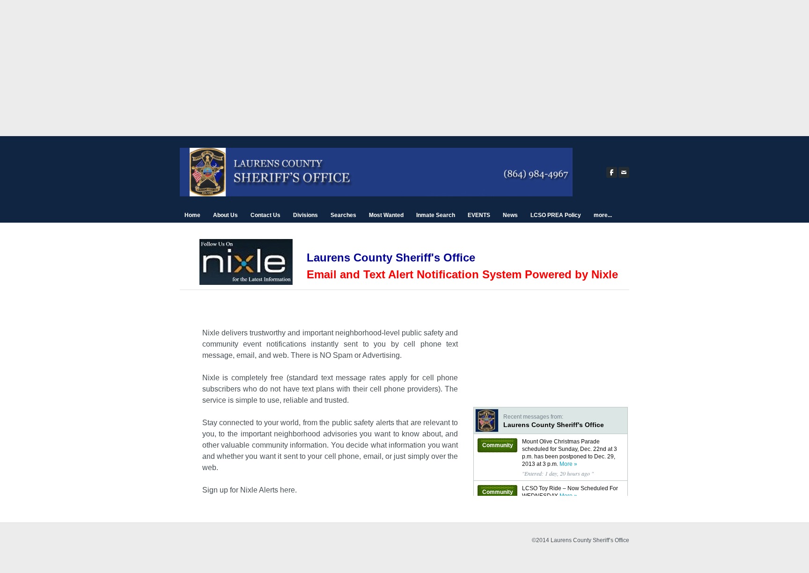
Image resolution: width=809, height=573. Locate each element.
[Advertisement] (404, 70)
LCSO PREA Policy (555, 215)
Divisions (305, 215)
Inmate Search (435, 215)
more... (603, 215)
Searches (343, 215)
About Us (225, 215)
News (510, 215)
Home (192, 215)
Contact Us (265, 215)
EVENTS (479, 215)
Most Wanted (386, 215)
